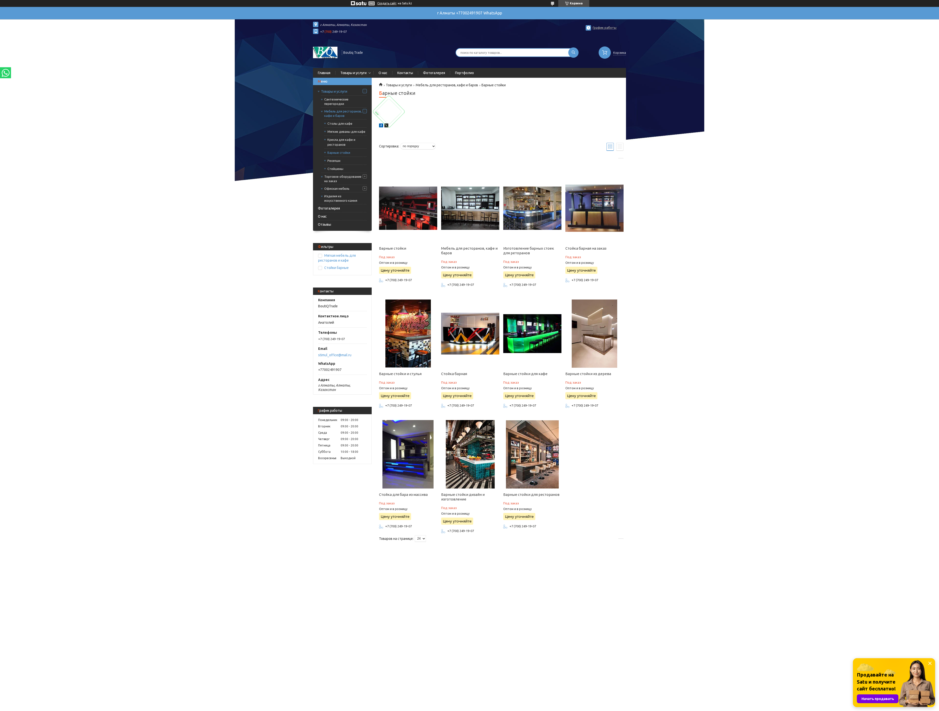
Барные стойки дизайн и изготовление (463, 496)
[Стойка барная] (470, 333)
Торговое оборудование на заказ (342, 179)
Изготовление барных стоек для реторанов (528, 250)
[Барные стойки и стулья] (408, 333)
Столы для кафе (339, 123)
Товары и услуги (353, 73)
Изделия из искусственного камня (340, 198)
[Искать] (573, 52)
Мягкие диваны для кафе (346, 131)
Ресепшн (333, 160)
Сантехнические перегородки (336, 101)
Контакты (405, 73)
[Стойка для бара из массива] (408, 454)
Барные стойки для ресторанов (531, 494)
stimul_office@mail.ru (334, 355)
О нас (383, 73)
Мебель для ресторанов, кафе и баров (343, 113)
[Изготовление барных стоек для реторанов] (532, 208)
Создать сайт (387, 3)
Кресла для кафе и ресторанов (341, 142)
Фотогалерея (434, 73)
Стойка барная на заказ (585, 248)
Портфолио (464, 73)
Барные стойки (338, 152)
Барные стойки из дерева (588, 374)
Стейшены (335, 168)
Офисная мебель (336, 188)
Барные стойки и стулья (400, 374)
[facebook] (381, 126)
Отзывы (324, 224)
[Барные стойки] (408, 208)
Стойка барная (454, 374)
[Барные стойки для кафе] (532, 333)
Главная (324, 73)
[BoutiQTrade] (325, 52)
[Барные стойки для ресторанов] (532, 454)
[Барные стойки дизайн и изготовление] (470, 454)
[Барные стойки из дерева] (594, 333)
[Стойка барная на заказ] (594, 208)
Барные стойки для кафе (525, 374)
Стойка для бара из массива (403, 494)
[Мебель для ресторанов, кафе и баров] (470, 208)
